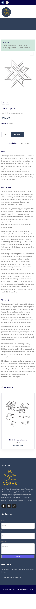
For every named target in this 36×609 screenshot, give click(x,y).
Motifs (11, 123)
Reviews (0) (25, 143)
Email (3, 531)
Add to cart (17, 134)
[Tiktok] (14, 506)
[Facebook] (3, 506)
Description (12, 143)
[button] (31, 54)
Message (4, 541)
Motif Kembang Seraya (18, 440)
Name (3, 520)
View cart (6, 42)
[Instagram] (9, 506)
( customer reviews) (17, 113)
